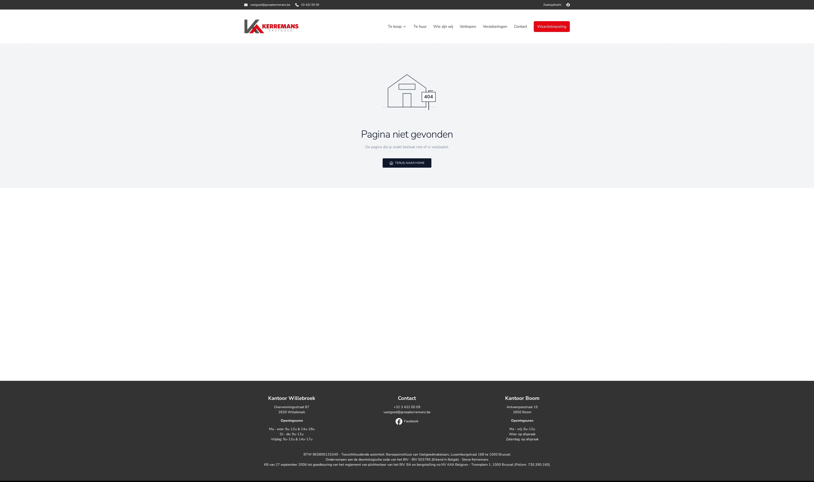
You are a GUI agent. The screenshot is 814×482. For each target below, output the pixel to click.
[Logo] (271, 26)
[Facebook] (568, 5)
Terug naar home (409, 163)
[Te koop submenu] (405, 26)
